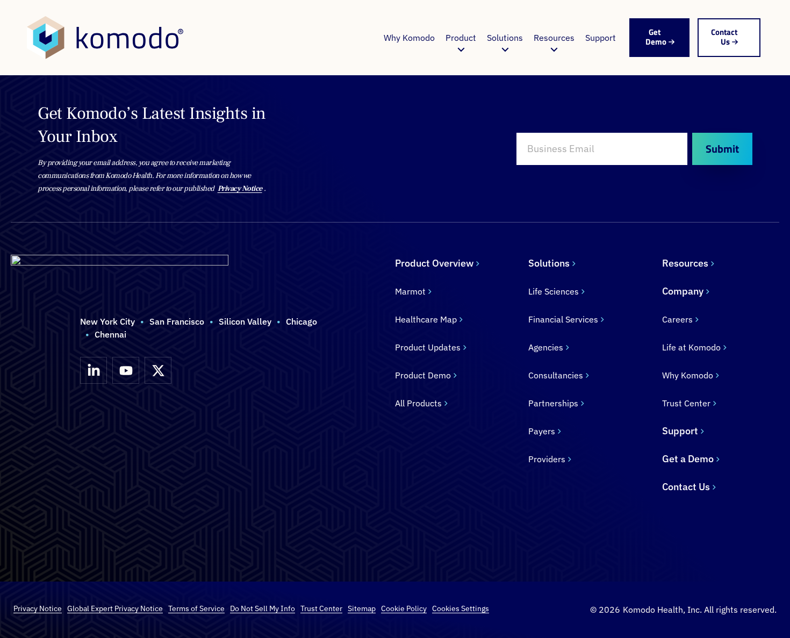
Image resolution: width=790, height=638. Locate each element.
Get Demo (655, 37)
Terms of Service (196, 608)
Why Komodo (409, 37)
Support (600, 37)
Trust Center (686, 403)
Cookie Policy (404, 608)
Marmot (410, 291)
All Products (418, 403)
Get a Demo (688, 459)
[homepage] (105, 37)
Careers (677, 319)
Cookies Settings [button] (460, 608)
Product (461, 37)
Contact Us (724, 37)
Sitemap (362, 608)
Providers (546, 459)
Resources (554, 37)
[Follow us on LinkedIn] (93, 370)
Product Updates (428, 347)
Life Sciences (553, 291)
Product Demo (423, 375)
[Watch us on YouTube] (125, 370)
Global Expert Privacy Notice (115, 608)
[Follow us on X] (158, 370)
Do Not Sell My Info (262, 608)
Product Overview (434, 263)
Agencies (545, 347)
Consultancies (555, 375)
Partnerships (553, 403)
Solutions (505, 37)
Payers (541, 431)
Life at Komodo (691, 347)
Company (682, 291)
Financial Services (563, 319)
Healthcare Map (426, 319)
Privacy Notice (240, 188)
